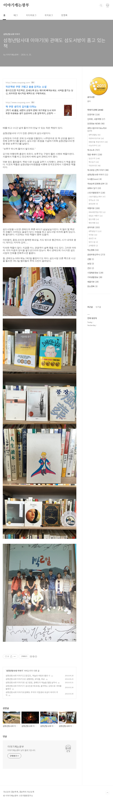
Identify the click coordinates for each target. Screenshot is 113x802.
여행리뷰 (93, 208)
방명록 (64, 15)
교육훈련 (93, 245)
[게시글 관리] (14, 656)
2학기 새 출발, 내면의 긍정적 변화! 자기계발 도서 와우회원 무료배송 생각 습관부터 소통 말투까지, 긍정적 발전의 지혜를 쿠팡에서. (31, 112)
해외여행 (94, 223)
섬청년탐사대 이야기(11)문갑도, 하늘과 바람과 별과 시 (28, 675)
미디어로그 (31, 15)
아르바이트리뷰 (96, 138)
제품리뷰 (93, 281)
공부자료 (93, 227)
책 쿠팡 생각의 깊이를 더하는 (21, 106)
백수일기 (94, 162)
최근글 (90, 306)
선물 (90, 259)
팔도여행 (94, 219)
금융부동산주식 (96, 254)
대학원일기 (95, 231)
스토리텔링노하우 (97, 196)
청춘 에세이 (94, 154)
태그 (16, 15)
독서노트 (93, 150)
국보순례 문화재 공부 (97, 183)
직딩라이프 (94, 165)
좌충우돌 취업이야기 (98, 142)
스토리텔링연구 (96, 192)
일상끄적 (94, 158)
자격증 (93, 234)
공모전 (92, 238)
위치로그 (49, 15)
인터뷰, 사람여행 (96, 119)
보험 (90, 263)
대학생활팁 (94, 134)
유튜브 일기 (94, 188)
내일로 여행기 (96, 215)
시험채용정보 (95, 272)
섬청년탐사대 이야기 (14, 670)
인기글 (98, 306)
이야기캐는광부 (16, 5)
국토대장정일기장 (97, 212)
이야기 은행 (95, 109)
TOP (107, 793)
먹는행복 (93, 250)
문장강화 (93, 203)
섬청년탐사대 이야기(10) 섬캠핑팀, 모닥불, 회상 (25, 679)
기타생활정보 (94, 277)
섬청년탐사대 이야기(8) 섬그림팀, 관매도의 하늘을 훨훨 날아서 (31, 682)
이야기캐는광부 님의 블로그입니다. (21, 750)
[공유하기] (11, 656)
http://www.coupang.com (18, 82)
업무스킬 (93, 242)
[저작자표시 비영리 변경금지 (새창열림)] (33, 656)
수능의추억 (94, 145)
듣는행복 (92, 286)
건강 (90, 268)
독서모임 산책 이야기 (98, 170)
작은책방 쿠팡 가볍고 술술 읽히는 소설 (26, 86)
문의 (89, 101)
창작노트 (94, 200)
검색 (101, 5)
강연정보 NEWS (96, 123)
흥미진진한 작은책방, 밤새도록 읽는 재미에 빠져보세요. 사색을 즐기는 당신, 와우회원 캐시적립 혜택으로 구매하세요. (39, 92)
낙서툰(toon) (94, 179)
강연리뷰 (93, 114)
